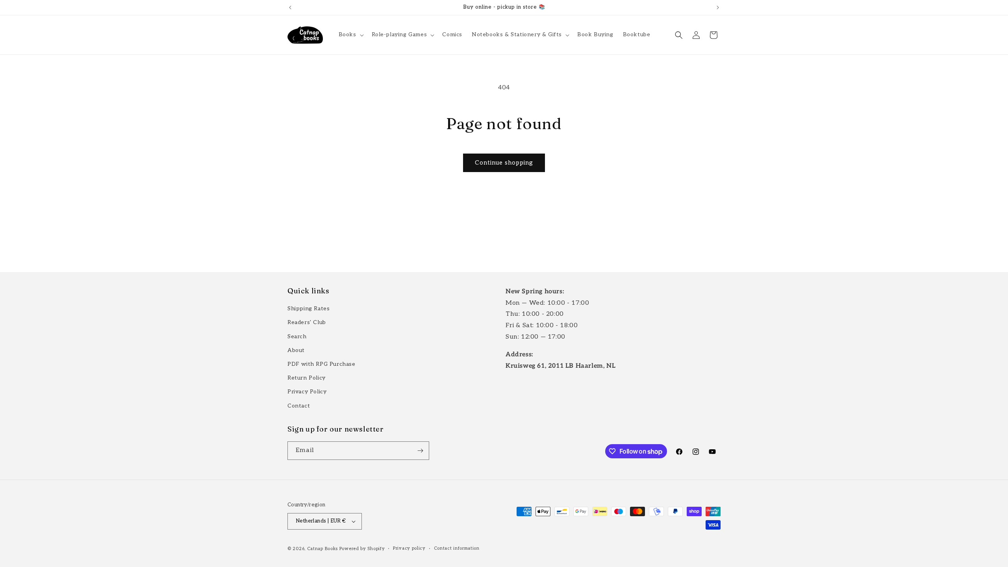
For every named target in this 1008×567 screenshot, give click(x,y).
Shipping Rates (308, 308)
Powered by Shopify (362, 548)
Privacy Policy (306, 391)
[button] (350, 34)
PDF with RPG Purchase (321, 364)
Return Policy (306, 377)
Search (297, 336)
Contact (298, 405)
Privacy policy (409, 548)
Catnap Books (322, 548)
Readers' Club (306, 322)
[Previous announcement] (290, 7)
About (296, 350)
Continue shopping (504, 162)
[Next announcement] (717, 7)
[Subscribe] (420, 450)
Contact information (457, 548)
